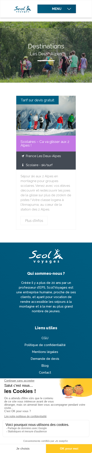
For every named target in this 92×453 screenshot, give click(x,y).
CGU (45, 338)
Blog (45, 366)
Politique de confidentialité (45, 345)
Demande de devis (45, 359)
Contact (45, 372)
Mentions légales (45, 352)
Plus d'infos (46, 116)
